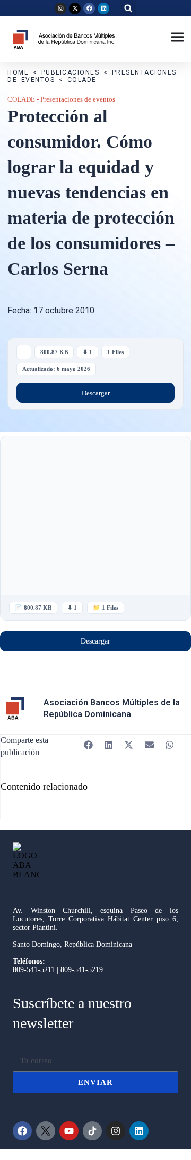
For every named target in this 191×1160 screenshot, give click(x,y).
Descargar (96, 393)
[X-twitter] (75, 8)
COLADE (82, 80)
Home (18, 72)
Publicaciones (70, 72)
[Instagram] (60, 8)
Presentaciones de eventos (77, 99)
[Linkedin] (103, 8)
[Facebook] (89, 8)
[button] (128, 8)
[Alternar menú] (177, 37)
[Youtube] (69, 1130)
